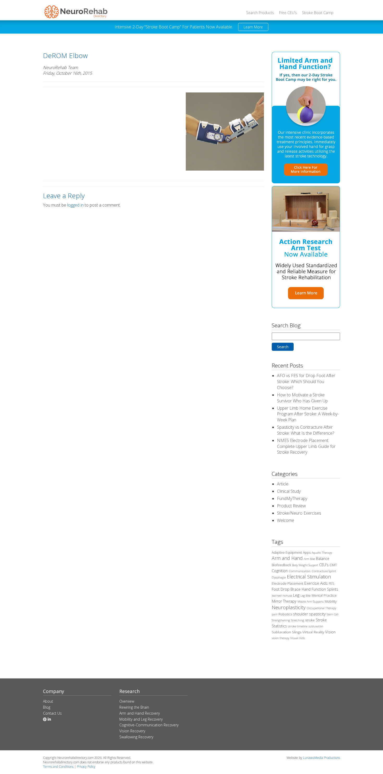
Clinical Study (289, 491)
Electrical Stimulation (309, 576)
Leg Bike (305, 595)
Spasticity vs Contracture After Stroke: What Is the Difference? (305, 430)
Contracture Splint (324, 571)
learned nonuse (282, 595)
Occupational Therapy (321, 608)
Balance (322, 558)
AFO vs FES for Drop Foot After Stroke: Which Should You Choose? (306, 381)
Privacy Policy (86, 766)
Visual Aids (297, 638)
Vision (330, 631)
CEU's (324, 564)
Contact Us (52, 713)
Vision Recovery (132, 730)
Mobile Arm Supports (311, 601)
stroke (310, 620)
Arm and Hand (287, 558)
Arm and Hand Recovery (139, 713)
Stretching (297, 620)
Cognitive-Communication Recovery (148, 724)
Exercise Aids (316, 583)
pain (274, 614)
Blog (46, 707)
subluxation (315, 626)
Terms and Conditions (58, 766)
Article (282, 484)
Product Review (291, 506)
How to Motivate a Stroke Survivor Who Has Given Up (302, 398)
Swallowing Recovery (136, 736)
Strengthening (281, 620)
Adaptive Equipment (287, 552)
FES (331, 583)
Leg (296, 595)
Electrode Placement (287, 583)
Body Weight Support (305, 565)
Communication (300, 571)
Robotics (285, 614)
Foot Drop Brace (286, 589)
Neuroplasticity (289, 607)
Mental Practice (324, 595)
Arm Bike (309, 559)
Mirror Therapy (284, 601)
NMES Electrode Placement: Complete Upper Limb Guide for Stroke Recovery (306, 446)
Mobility (331, 601)
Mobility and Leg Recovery (141, 719)
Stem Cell (332, 614)
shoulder (300, 613)
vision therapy (280, 638)
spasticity (317, 614)
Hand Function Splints (320, 589)
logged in (75, 205)
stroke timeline (297, 626)
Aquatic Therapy (322, 552)
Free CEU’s (288, 12)
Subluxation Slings (286, 632)
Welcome (285, 520)
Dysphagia (279, 577)
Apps (307, 552)
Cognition (280, 570)
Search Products (260, 12)
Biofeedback (281, 565)
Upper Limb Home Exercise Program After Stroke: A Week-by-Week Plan (308, 414)
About (48, 701)
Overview (126, 701)
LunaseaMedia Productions (321, 758)
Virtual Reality (313, 632)
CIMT (333, 565)
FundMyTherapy (292, 498)
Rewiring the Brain (134, 707)
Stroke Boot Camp (317, 12)
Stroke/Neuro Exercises (299, 513)
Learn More (253, 26)
